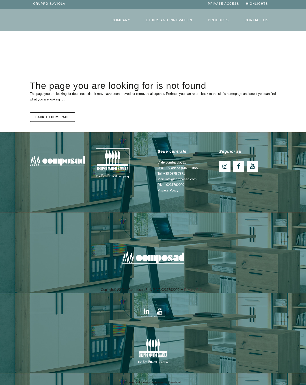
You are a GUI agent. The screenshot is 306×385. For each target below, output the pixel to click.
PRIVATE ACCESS (223, 3)
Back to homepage (52, 117)
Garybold (174, 382)
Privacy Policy (168, 190)
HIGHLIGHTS (257, 3)
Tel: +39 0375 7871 (171, 173)
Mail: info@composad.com (177, 179)
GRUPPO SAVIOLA (49, 3)
